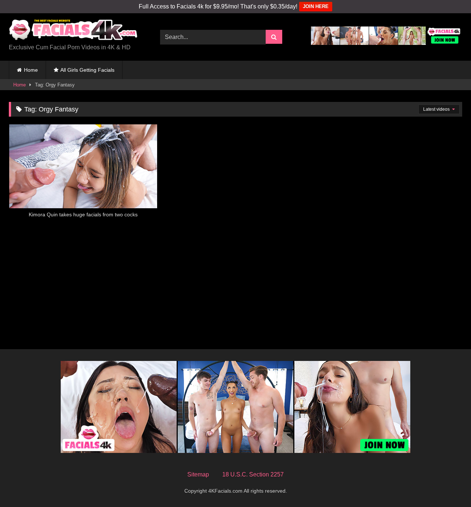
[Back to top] (448, 485)
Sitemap (198, 474)
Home (31, 70)
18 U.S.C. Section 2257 (253, 474)
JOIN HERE (316, 6)
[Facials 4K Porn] (73, 31)
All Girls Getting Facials (87, 70)
